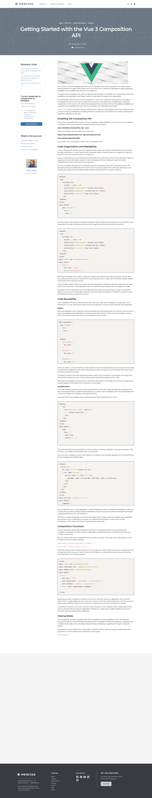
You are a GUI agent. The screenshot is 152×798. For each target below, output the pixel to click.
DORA (53, 790)
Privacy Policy (28, 118)
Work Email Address (28, 103)
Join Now (106, 784)
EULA (52, 787)
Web (60, 23)
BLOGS (70, 4)
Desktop (68, 23)
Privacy (53, 783)
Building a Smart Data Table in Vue (31, 84)
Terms (53, 785)
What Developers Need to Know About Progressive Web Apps (31, 71)
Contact (53, 778)
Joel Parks (31, 170)
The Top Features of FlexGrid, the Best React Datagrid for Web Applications (30, 78)
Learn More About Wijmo (29, 140)
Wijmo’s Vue (62, 109)
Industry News (80, 23)
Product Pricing (26, 146)
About (53, 776)
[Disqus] (76, 686)
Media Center (55, 781)
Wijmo (90, 23)
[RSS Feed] (77, 780)
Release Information (28, 143)
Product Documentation (29, 149)
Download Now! (63, 635)
